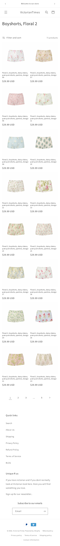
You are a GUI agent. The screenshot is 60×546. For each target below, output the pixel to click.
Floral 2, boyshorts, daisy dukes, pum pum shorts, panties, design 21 (15, 378)
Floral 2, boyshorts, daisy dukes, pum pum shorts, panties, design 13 (43, 205)
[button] (6, 12)
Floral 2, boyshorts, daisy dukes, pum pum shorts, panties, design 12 (15, 205)
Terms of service (31, 535)
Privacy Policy (12, 443)
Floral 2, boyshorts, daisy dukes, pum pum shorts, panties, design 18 (43, 292)
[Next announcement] (54, 4)
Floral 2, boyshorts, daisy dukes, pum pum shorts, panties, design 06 (15, 118)
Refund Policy (12, 449)
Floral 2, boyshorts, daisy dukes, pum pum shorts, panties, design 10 (43, 161)
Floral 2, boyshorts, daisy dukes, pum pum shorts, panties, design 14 (15, 248)
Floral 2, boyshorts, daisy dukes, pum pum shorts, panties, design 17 (15, 292)
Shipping (10, 436)
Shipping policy (46, 535)
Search (9, 423)
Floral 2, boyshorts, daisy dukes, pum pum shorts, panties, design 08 (15, 161)
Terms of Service (13, 456)
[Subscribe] (44, 511)
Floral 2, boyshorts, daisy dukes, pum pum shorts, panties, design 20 (15, 335)
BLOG (8, 463)
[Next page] (49, 397)
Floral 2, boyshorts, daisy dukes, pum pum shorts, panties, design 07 (43, 75)
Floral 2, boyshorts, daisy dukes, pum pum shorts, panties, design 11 (43, 118)
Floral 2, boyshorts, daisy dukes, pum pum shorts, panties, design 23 (43, 378)
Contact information (31, 540)
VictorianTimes (19, 531)
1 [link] (10, 397)
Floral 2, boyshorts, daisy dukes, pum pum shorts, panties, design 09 (15, 75)
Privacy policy (16, 535)
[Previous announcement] (5, 4)
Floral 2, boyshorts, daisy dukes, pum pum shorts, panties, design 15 (43, 248)
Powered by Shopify (32, 531)
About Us (10, 429)
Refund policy (48, 531)
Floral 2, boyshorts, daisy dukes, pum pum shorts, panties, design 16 (43, 335)
